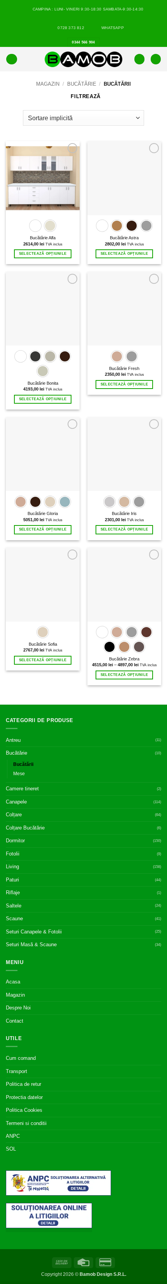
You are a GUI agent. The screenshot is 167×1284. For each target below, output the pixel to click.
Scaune (14, 918)
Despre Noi (18, 1008)
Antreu (13, 740)
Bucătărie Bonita (43, 383)
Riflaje (13, 892)
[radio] (35, 226)
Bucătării (23, 764)
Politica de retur (23, 1084)
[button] (11, 59)
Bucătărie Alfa (43, 237)
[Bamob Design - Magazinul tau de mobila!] (83, 59)
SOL (11, 1149)
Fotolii (12, 854)
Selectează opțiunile (42, 254)
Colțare (14, 814)
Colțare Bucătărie (25, 828)
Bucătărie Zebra (124, 659)
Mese (19, 773)
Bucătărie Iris (124, 513)
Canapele (16, 802)
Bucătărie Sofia (43, 644)
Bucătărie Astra (124, 237)
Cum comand (21, 1058)
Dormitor (15, 840)
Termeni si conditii (26, 1123)
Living (12, 866)
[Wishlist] (139, 59)
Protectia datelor (24, 1097)
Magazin (47, 84)
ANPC (13, 1136)
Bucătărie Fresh (124, 368)
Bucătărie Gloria (43, 513)
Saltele (13, 906)
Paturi (12, 880)
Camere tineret (22, 788)
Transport (16, 1071)
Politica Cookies (24, 1110)
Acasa (13, 982)
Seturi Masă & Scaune (31, 944)
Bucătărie (81, 84)
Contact (14, 1021)
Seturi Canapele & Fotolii (34, 932)
